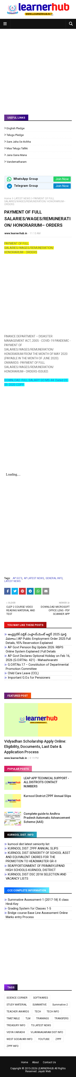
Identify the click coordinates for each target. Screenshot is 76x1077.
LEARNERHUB (46, 1068)
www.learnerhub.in (15, 233)
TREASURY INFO (16, 1025)
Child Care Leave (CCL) (23, 673)
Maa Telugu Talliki (17, 148)
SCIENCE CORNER (17, 997)
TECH (38, 1011)
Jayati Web (44, 1071)
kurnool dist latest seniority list (28, 844)
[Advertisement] (38, 68)
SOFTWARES (40, 997)
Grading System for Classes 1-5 (29, 908)
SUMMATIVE (40, 1004)
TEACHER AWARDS (18, 1011)
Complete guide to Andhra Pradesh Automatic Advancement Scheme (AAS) (47, 818)
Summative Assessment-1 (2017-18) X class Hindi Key (37, 902)
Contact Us (49, 1062)
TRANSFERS (61, 1018)
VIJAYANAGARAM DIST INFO (47, 1032)
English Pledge (15, 128)
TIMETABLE (13, 1018)
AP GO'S (17, 578)
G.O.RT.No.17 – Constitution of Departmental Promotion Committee (37, 667)
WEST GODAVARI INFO (20, 1039)
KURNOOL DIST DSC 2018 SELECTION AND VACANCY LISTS (36, 876)
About (35, 1062)
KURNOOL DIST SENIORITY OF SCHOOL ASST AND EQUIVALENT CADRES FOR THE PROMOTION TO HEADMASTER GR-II (38, 857)
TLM (28, 1018)
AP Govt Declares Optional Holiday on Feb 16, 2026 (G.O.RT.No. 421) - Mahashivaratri (38, 658)
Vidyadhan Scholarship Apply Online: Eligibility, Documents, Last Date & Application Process (35, 746)
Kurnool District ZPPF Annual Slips (47, 796)
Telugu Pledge (15, 135)
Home (7, 198)
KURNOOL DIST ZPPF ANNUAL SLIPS (33, 848)
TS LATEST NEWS (41, 1025)
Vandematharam (17, 161)
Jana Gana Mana (17, 155)
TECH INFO (53, 1011)
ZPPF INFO (13, 1046)
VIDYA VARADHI (16, 1032)
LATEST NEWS (22, 198)
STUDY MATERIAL (17, 1004)
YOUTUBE (44, 1039)
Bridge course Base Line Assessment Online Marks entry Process (37, 915)
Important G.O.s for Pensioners (29, 677)
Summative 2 (60, 1004)
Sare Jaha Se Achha (19, 141)
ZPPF (58, 1039)
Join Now (62, 179)
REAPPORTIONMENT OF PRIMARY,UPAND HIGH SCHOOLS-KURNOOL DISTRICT (35, 868)
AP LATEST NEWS (34, 578)
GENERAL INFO (54, 578)
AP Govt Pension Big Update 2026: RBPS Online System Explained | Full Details (34, 649)
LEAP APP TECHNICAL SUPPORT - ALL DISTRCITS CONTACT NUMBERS (46, 782)
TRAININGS (42, 1018)
